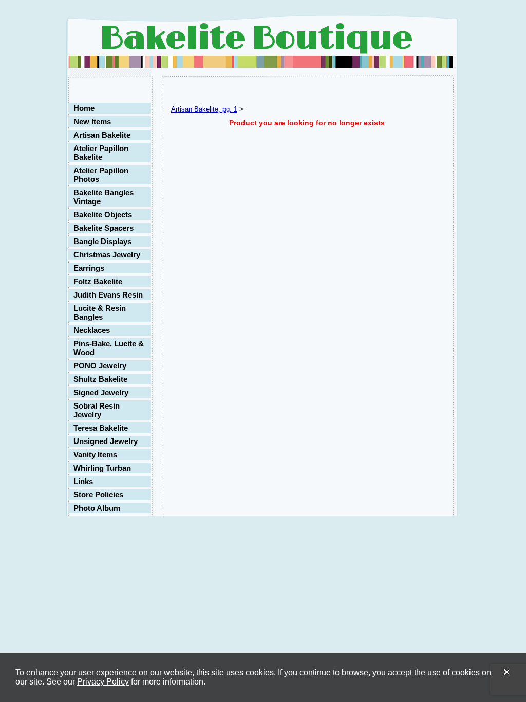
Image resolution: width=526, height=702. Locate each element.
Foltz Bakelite (97, 281)
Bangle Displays (102, 241)
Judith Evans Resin (108, 294)
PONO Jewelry (99, 365)
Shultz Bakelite (100, 379)
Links (83, 481)
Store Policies (98, 494)
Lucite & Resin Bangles (99, 312)
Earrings (88, 268)
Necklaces (91, 330)
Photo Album (96, 508)
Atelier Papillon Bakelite (100, 152)
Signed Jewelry (100, 392)
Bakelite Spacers (103, 228)
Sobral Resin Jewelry (96, 410)
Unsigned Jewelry (105, 441)
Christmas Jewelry (106, 254)
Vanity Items (95, 454)
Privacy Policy (103, 681)
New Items (92, 121)
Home (84, 108)
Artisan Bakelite (101, 135)
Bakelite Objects (102, 214)
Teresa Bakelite (100, 427)
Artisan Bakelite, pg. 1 (204, 109)
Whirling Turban (102, 468)
